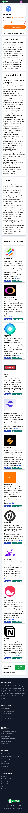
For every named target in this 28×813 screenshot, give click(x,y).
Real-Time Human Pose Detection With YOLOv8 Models (12, 696)
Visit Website (16, 27)
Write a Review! (18, 17)
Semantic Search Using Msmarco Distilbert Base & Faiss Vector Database (13, 693)
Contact (3, 789)
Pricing (16, 33)
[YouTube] (17, 805)
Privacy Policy (5, 781)
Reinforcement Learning (8, 738)
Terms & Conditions (7, 779)
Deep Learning (5, 708)
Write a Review (20, 667)
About (5, 33)
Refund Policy (5, 784)
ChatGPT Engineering (7, 711)
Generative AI (5, 764)
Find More (4, 698)
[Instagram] (20, 805)
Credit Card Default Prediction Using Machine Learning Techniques (12, 686)
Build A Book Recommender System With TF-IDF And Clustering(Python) (13, 688)
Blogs (3, 786)
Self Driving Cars (6, 716)
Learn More (4, 721)
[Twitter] (11, 805)
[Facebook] (8, 805)
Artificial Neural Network (8, 731)
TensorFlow (4, 761)
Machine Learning (6, 718)
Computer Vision (6, 713)
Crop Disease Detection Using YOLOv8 (12, 691)
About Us (4, 776)
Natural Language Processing (10, 756)
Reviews (21, 33)
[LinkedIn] (14, 805)
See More (17, 278)
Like (14, 22)
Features (10, 33)
